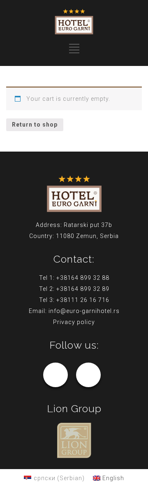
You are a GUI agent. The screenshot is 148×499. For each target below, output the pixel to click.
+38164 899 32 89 (82, 289)
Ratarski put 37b (88, 225)
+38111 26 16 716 (82, 300)
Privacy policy (74, 322)
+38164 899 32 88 (82, 277)
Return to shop (35, 124)
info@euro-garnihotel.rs (84, 311)
